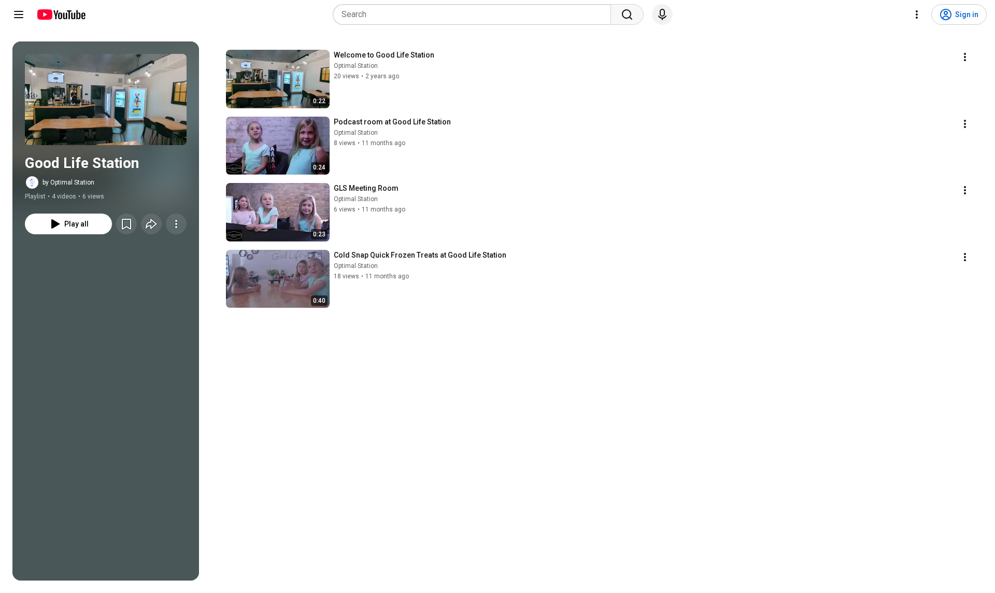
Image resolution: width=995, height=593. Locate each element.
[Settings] (917, 14)
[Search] (627, 14)
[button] (106, 99)
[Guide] (18, 14)
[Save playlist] (126, 224)
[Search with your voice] (662, 14)
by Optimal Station (68, 182)
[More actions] (176, 224)
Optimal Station (356, 65)
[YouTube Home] (61, 14)
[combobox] (475, 14)
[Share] (151, 224)
